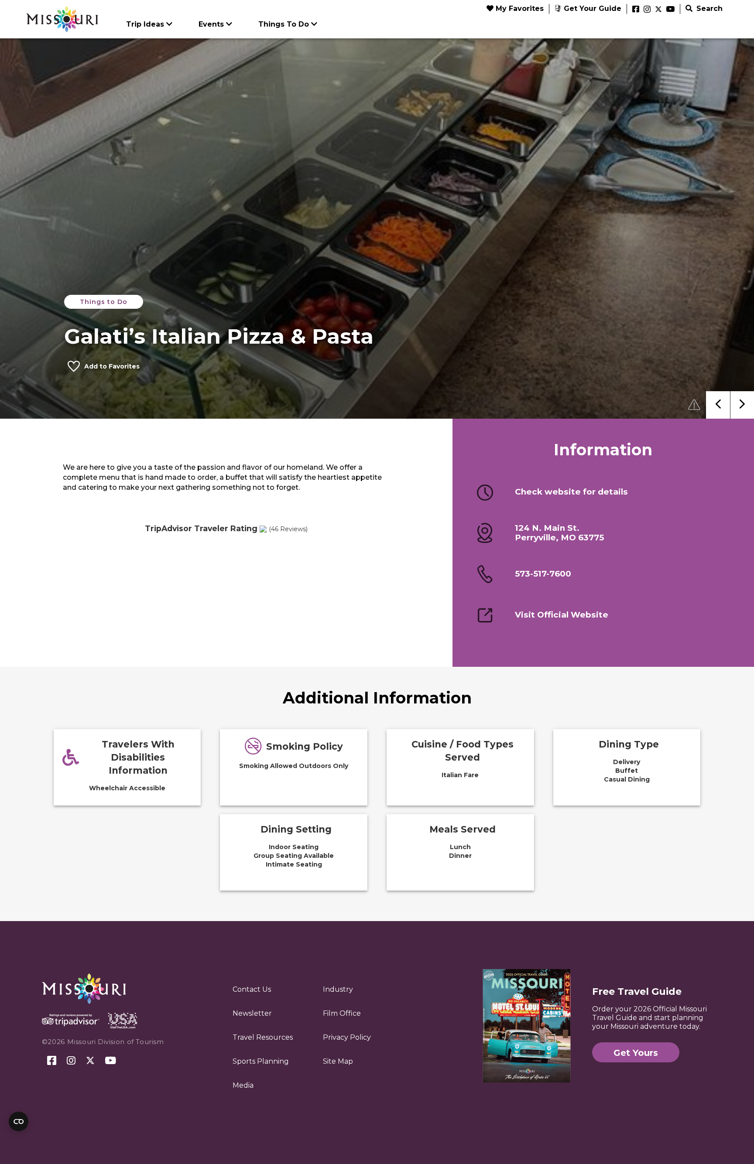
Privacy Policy (347, 1037)
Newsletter (252, 1013)
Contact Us (252, 989)
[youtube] (670, 9)
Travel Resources (263, 1037)
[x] (658, 10)
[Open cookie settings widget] (18, 1121)
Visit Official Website (561, 615)
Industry (338, 989)
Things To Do (283, 24)
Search (708, 8)
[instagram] (647, 10)
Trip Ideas (145, 24)
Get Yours (635, 1053)
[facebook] (635, 10)
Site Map (338, 1061)
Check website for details (571, 492)
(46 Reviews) (288, 529)
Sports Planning (261, 1061)
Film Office (342, 1013)
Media (243, 1085)
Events (211, 24)
